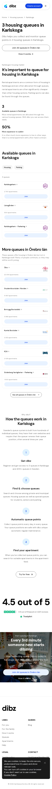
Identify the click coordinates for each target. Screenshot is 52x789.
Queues (5, 737)
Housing (7, 167)
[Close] (45, 763)
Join (26, 196)
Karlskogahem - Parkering (14, 226)
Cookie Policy (10, 775)
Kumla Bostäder (10, 330)
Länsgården (9, 205)
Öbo (6, 267)
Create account (34, 6)
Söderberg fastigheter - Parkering (18, 372)
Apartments (7, 741)
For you (5, 725)
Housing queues (16, 17)
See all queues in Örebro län (24, 395)
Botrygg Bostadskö (12, 309)
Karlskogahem (10, 184)
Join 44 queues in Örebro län (26, 47)
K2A (5, 351)
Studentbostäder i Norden (15, 288)
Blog (30, 725)
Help (4, 745)
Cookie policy (8, 757)
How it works (25, 54)
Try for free (24, 574)
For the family (8, 729)
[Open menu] (45, 6)
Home (4, 17)
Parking (19, 167)
